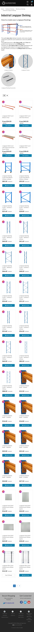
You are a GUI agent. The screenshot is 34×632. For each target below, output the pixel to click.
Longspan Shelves (8, 70)
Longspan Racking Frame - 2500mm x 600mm (24, 327)
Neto (22, 627)
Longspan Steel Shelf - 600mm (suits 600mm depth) (8, 507)
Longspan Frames (26, 70)
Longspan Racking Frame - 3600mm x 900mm (7, 387)
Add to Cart (9, 185)
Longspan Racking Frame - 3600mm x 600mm (24, 357)
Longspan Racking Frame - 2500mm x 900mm (7, 357)
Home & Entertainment (29, 619)
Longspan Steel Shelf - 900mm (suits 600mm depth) (8, 537)
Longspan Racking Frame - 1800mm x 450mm (7, 237)
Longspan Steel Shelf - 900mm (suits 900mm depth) (25, 537)
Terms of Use (21, 613)
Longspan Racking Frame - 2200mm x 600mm (7, 297)
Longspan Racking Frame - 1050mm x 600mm (7, 207)
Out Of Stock (8, 575)
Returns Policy (21, 617)
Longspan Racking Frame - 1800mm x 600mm (24, 237)
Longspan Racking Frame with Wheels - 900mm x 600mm (7, 177)
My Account (5, 613)
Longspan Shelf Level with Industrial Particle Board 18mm (8, 147)
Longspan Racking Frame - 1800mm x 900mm (7, 267)
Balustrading (29, 616)
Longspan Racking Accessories (8, 88)
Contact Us (13, 615)
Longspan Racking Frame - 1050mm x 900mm (24, 207)
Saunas (29, 621)
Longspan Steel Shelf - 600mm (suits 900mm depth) (25, 507)
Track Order (5, 615)
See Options (8, 125)
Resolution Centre (5, 617)
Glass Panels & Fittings (29, 614)
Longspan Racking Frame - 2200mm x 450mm (24, 267)
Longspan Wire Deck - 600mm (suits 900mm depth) (25, 567)
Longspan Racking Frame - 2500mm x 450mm (7, 327)
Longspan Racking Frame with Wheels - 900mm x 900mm (24, 177)
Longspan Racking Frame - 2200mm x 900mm (24, 297)
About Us (13, 613)
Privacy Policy (21, 615)
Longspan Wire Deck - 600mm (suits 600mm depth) (8, 567)
